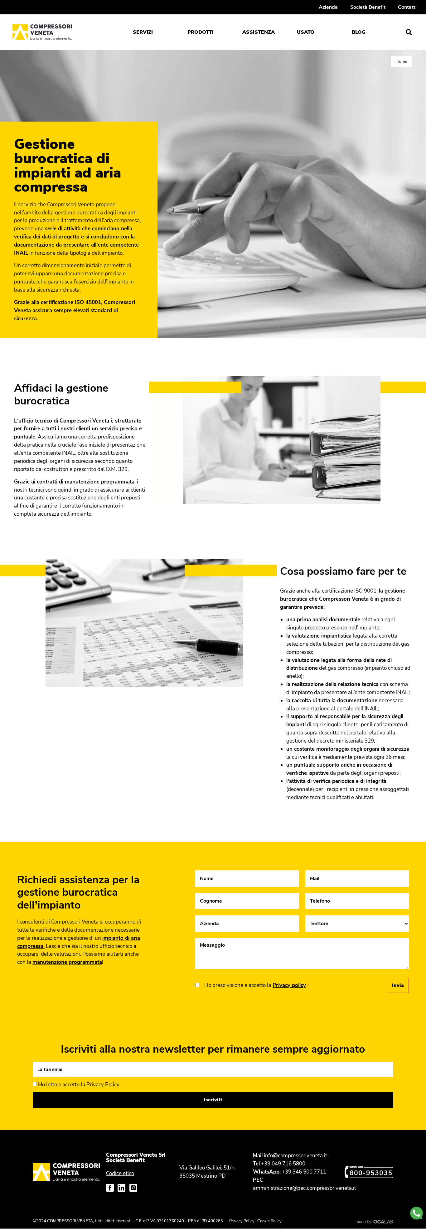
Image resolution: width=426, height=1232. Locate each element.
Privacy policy (289, 985)
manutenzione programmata (67, 962)
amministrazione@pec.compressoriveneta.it (304, 1188)
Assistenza (258, 32)
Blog (358, 32)
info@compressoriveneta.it (295, 1155)
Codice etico (120, 1173)
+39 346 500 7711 (304, 1171)
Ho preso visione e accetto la (256, 985)
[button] (409, 32)
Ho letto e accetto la (78, 1085)
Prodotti (200, 32)
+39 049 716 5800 (283, 1163)
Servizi (143, 32)
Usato (305, 32)
